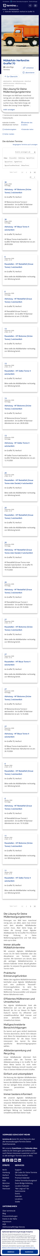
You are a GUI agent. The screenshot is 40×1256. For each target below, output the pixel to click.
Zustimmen (29, 1252)
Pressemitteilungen (10, 1216)
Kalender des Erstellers (26, 124)
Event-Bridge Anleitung (24, 1183)
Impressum (6, 1221)
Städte (17, 1201)
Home (4, 9)
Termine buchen (21, 1175)
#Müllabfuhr (7, 81)
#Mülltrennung (20, 83)
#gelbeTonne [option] (18, 162)
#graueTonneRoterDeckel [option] (12, 165)
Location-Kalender (22, 1186)
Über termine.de (8, 1211)
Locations (18, 1199)
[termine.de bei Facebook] (8, 1161)
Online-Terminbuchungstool (20, 1)
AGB (4, 1224)
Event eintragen (33, 1)
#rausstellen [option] (13, 158)
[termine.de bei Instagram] (4, 1161)
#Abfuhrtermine (8, 83)
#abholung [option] (21, 158)
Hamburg (6, 1172)
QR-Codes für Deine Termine (26, 1172)
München (6, 1183)
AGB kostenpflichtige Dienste (13, 1227)
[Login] (30, 5)
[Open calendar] (35, 152)
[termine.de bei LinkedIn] (20, 1161)
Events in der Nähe (9, 1219)
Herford (5, 1175)
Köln (4, 1180)
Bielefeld (5, 1178)
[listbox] (20, 162)
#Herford (28, 81)
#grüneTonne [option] (30, 158)
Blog (4, 1213)
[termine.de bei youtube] (16, 1161)
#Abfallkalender (18, 81)
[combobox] (32, 177)
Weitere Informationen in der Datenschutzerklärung (18, 1248)
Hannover (6, 1188)
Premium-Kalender (22, 1178)
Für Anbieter (6, 1)
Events (17, 1193)
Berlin (4, 1170)
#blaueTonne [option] (25, 165)
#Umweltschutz (8, 86)
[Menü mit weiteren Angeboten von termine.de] (35, 5)
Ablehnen (10, 1252)
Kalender (18, 1196)
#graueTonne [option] (9, 162)
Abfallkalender (14, 9)
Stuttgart (5, 1186)
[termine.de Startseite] (11, 5)
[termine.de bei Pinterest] (12, 1161)
